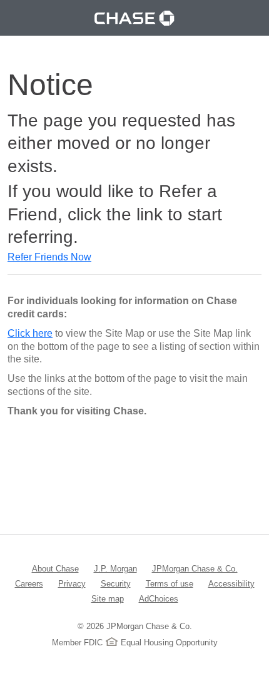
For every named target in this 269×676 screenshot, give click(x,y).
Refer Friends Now (49, 257)
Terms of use (169, 583)
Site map (107, 598)
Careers (29, 583)
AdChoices (158, 598)
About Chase (55, 568)
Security (116, 583)
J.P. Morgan (115, 568)
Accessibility (231, 583)
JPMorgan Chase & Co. (195, 568)
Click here (30, 333)
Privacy (72, 583)
